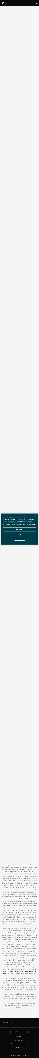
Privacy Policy (19, 1036)
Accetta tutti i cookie (19, 534)
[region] (19, 529)
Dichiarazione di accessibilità (19, 1044)
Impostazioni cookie (19, 540)
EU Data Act (19, 1047)
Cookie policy (31, 524)
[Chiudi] (35, 515)
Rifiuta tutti (19, 529)
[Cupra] (9, 3)
